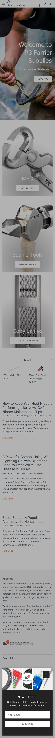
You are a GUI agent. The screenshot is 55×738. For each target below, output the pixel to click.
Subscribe (27, 724)
